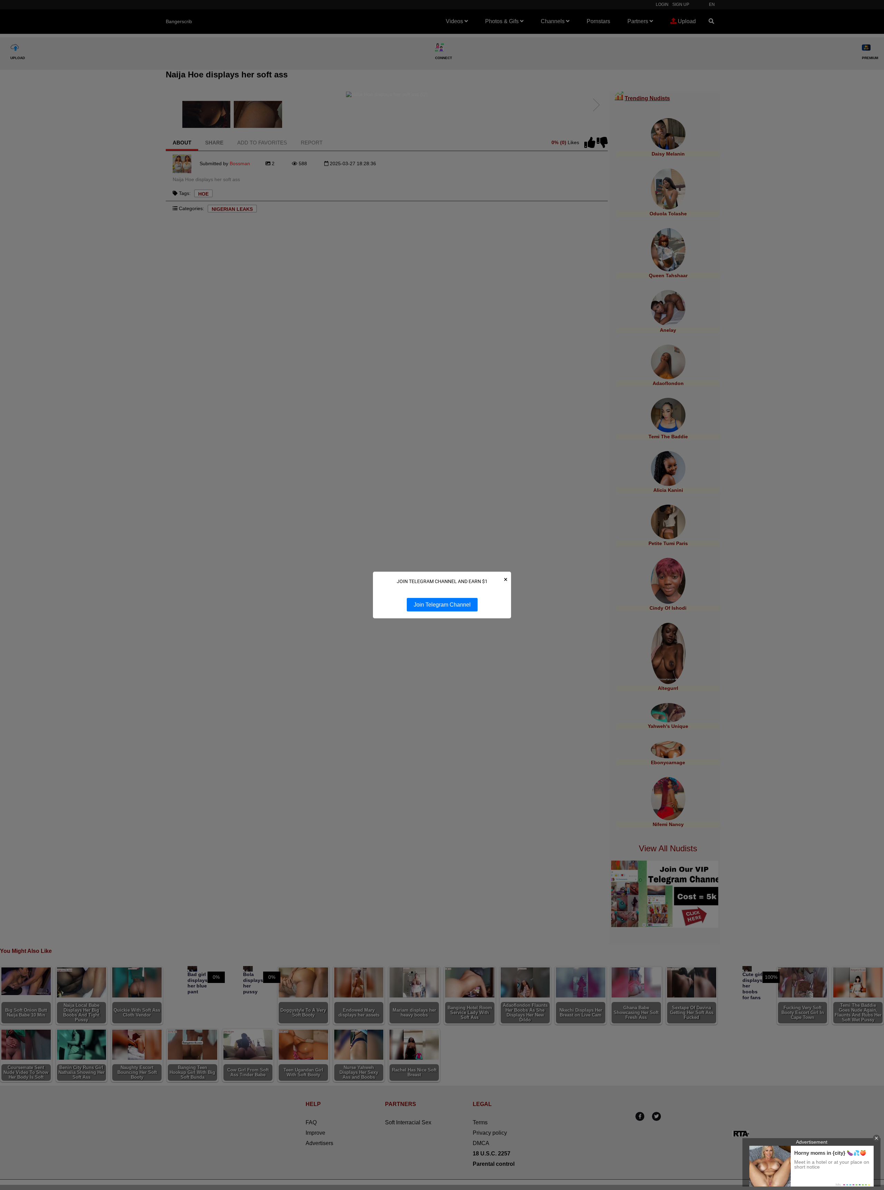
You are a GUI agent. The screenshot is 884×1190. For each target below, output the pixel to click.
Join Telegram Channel (442, 605)
